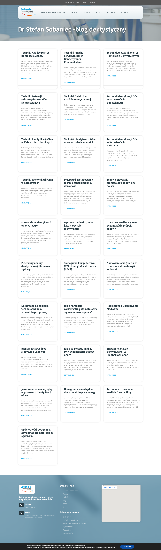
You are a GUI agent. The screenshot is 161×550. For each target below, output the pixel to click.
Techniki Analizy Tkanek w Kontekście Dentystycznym (123, 54)
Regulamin (67, 517)
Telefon (28, 505)
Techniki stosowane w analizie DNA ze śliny (120, 391)
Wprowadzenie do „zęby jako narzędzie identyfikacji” (78, 225)
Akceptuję (127, 547)
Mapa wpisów (68, 533)
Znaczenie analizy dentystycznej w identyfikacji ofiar (117, 352)
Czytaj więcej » (26, 78)
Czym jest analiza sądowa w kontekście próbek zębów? (122, 225)
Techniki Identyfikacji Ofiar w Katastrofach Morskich (80, 141)
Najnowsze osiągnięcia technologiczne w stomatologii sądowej (35, 309)
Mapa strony (67, 530)
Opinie (74, 12)
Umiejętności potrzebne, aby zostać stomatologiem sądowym (37, 433)
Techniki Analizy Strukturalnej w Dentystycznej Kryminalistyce (73, 57)
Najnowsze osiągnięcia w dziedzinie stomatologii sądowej (122, 266)
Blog (99, 12)
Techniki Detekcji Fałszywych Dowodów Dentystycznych (34, 99)
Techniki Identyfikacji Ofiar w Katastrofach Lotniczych (37, 141)
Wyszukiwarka (68, 527)
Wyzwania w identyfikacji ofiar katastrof (36, 224)
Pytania (111, 12)
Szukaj (87, 12)
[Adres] (21, 513)
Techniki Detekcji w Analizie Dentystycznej (77, 98)
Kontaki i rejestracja (53, 12)
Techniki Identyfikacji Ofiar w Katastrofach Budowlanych (123, 99)
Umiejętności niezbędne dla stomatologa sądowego (80, 391)
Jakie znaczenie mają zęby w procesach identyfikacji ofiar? (36, 392)
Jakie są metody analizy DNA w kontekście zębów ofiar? (79, 352)
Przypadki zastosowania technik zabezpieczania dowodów (78, 183)
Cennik (125, 12)
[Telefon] (21, 505)
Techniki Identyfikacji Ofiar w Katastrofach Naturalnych (123, 142)
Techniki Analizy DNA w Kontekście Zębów (35, 54)
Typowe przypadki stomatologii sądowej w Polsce (121, 183)
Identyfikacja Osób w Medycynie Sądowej (33, 350)
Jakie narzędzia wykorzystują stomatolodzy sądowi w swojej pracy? (80, 309)
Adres (27, 513)
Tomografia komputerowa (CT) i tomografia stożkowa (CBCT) (80, 266)
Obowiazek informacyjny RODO (75, 523)
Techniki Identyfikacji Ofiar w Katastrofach (37, 181)
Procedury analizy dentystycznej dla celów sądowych (35, 266)
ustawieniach (110, 548)
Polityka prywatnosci (71, 520)
